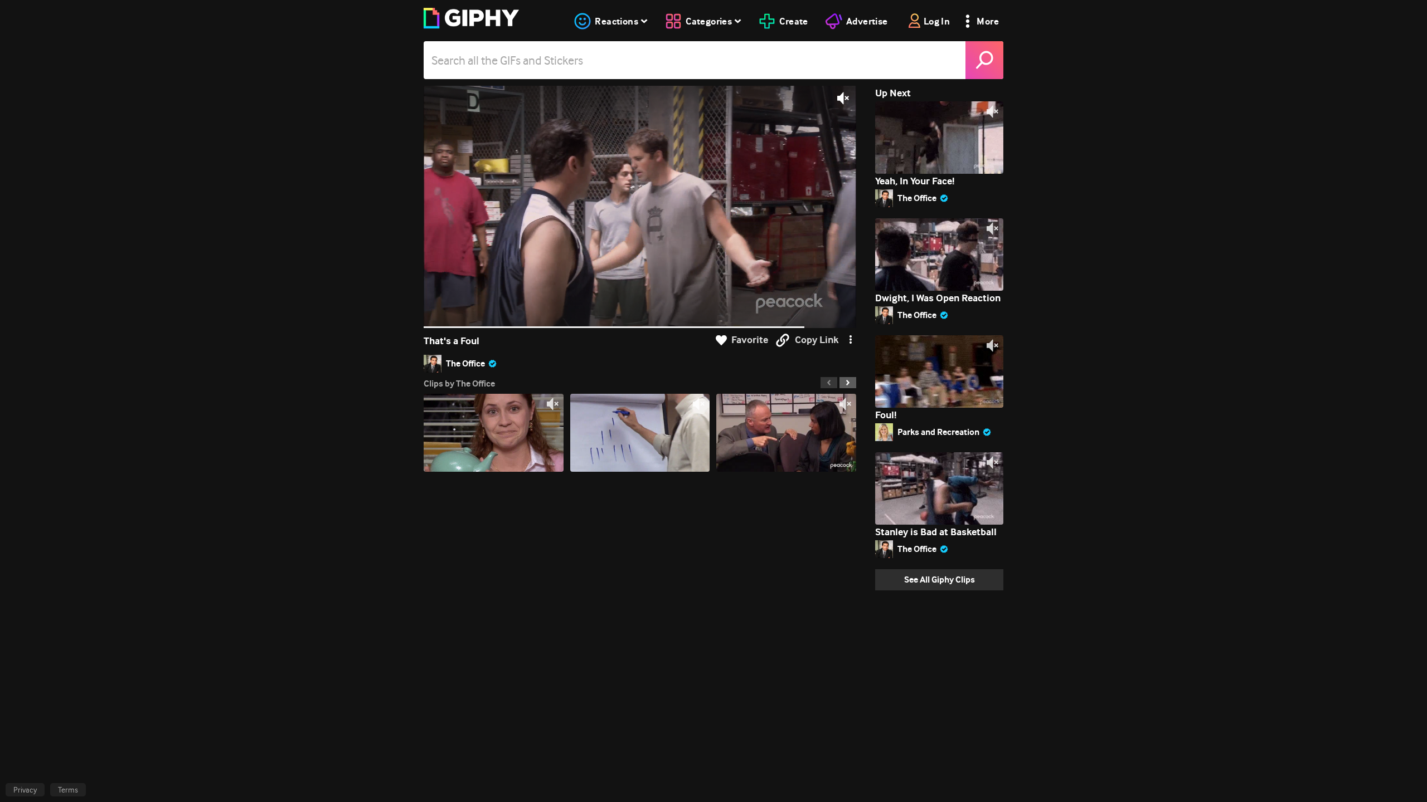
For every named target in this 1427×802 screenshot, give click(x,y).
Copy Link (816, 340)
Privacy (25, 789)
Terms (68, 789)
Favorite (749, 340)
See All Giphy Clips (939, 579)
